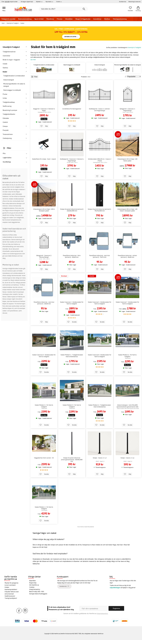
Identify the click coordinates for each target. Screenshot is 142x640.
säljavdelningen (115, 588)
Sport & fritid (38, 19)
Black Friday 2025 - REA (36, 591)
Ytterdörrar (50, 19)
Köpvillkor (32, 581)
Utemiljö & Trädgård (134, 47)
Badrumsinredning (24, 19)
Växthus (107, 19)
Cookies (31, 587)
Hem (3, 23)
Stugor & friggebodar (82, 19)
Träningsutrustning (120, 19)
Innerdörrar (97, 19)
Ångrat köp (32, 583)
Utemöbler (69, 19)
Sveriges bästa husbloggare (38, 594)
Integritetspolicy (34, 589)
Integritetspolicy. (102, 613)
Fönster (59, 19)
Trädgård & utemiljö (8, 19)
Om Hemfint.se (34, 585)
